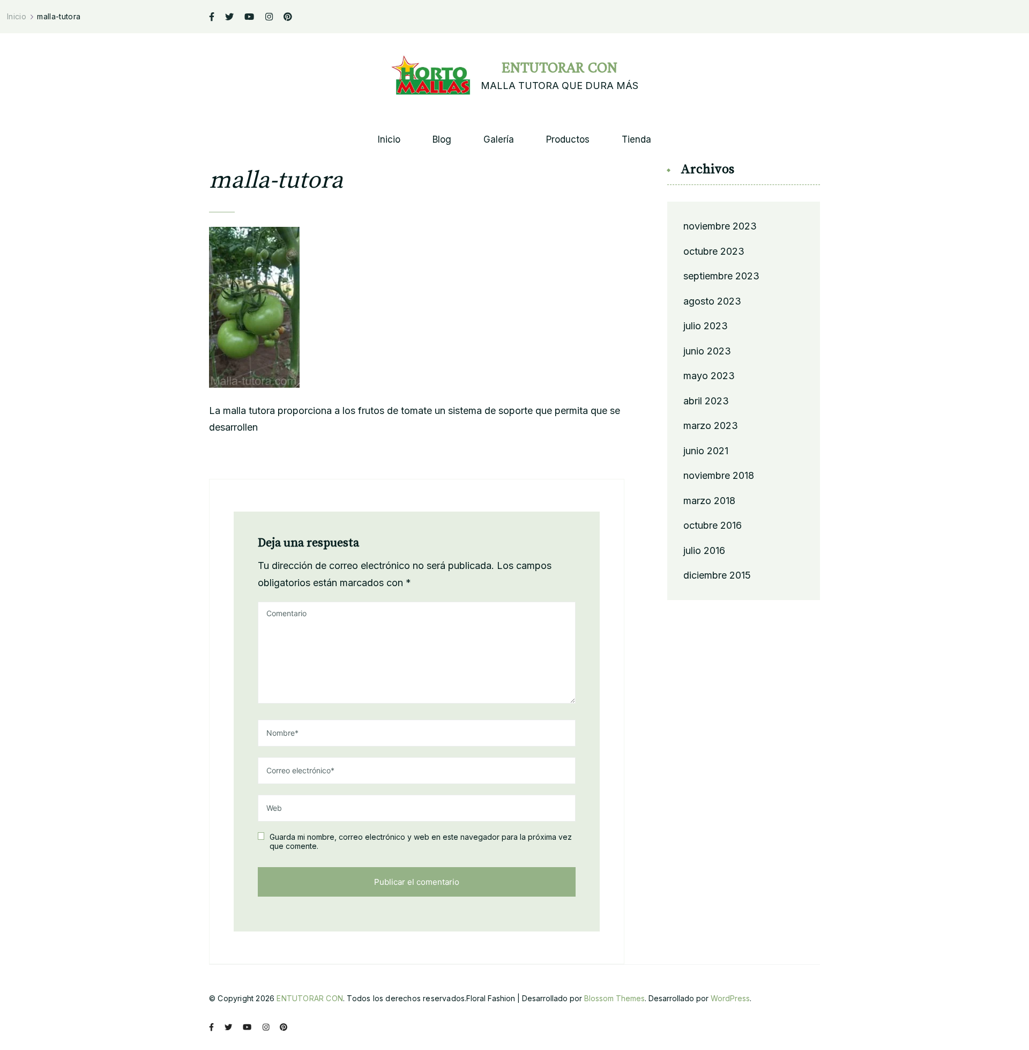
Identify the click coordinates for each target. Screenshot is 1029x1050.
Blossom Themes (614, 998)
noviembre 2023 (720, 226)
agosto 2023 (712, 301)
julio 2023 (705, 325)
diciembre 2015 (717, 575)
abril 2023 (706, 400)
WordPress (730, 998)
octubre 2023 (713, 251)
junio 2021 (705, 450)
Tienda (636, 139)
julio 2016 (704, 550)
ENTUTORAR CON (559, 67)
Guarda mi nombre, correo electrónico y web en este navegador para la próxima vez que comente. (421, 841)
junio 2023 (707, 351)
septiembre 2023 (721, 276)
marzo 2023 (710, 425)
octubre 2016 (712, 525)
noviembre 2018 (718, 475)
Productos (568, 139)
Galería (498, 139)
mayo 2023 (709, 375)
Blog (442, 139)
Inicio (389, 139)
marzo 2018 (709, 500)
